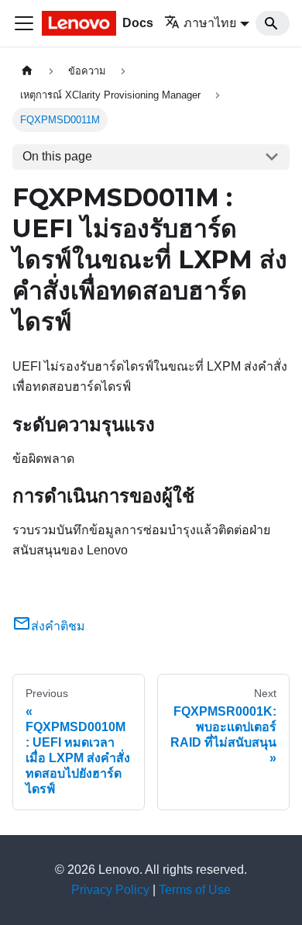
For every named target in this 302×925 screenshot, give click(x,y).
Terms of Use (195, 889)
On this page (57, 156)
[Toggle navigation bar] (24, 23)
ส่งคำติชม (58, 626)
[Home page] (27, 71)
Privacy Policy (110, 889)
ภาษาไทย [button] (210, 22)
